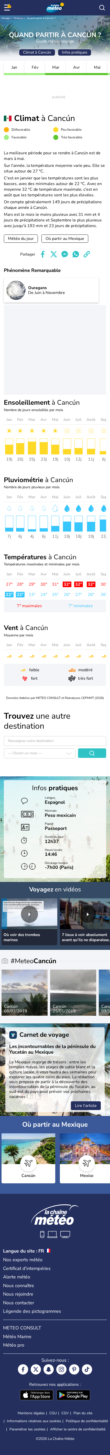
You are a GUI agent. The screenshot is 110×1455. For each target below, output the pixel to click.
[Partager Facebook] (42, 254)
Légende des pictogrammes (32, 1311)
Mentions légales (31, 1413)
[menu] (8, 8)
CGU (53, 1413)
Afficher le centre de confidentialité (77, 1429)
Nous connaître (18, 1286)
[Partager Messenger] (64, 254)
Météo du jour (21, 238)
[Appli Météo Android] (73, 1395)
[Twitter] (36, 1369)
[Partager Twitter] (53, 254)
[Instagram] (61, 1369)
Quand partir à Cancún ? (41, 18)
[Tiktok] (87, 1369)
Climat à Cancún (37, 52)
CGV (65, 1413)
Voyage (6, 18)
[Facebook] (23, 1369)
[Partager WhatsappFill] (75, 254)
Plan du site (82, 1413)
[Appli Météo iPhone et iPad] (36, 1395)
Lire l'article (86, 1105)
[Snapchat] (48, 1369)
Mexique (18, 18)
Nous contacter (18, 1303)
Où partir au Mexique (65, 238)
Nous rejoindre (18, 1294)
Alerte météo (16, 1277)
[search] (102, 8)
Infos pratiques (74, 52)
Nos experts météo (22, 1260)
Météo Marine (17, 1337)
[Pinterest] (74, 1369)
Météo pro (13, 1345)
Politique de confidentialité (87, 1421)
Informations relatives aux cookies (34, 1421)
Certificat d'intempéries (27, 1268)
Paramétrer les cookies (27, 1429)
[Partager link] (86, 254)
